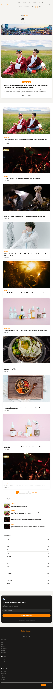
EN (11, 503)
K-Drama (24, 2)
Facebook (3, 671)
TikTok (2, 675)
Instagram (3, 673)
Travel (8, 583)
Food (8, 553)
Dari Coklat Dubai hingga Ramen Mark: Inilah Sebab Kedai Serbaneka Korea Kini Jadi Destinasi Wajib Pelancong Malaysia (25, 368)
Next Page (34, 492)
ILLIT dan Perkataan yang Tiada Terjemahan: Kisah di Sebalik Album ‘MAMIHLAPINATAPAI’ (24, 485)
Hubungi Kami (4, 661)
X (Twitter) (3, 679)
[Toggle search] (49, 5)
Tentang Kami (4, 659)
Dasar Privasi (4, 663)
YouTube (3, 677)
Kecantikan (26, 6)
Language (9, 573)
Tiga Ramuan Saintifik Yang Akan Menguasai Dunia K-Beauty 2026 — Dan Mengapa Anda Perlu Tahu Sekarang (25, 446)
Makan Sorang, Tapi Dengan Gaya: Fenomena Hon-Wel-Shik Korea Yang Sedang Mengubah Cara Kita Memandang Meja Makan (25, 407)
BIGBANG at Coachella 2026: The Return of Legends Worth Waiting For (26, 519)
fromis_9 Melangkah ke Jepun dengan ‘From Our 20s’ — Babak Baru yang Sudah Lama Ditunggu (25, 292)
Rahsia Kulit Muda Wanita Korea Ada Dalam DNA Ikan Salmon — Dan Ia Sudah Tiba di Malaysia (25, 330)
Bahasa (20, 6)
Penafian (3, 665)
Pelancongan (41, 2)
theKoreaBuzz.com (7, 5)
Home (22, 15)
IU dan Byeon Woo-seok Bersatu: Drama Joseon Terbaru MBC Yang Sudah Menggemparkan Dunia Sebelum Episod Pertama (26, 86)
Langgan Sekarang (27, 615)
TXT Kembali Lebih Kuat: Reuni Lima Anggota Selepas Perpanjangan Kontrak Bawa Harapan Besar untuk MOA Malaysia (26, 254)
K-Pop (29, 2)
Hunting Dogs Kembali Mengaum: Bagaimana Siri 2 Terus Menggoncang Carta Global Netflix (24, 216)
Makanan (34, 2)
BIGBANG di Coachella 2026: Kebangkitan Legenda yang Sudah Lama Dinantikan (22, 178)
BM (4, 137)
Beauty (8, 543)
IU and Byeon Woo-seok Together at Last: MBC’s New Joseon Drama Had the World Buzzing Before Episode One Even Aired (28, 505)
